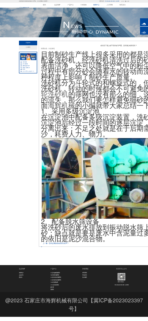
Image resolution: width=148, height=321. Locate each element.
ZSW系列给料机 (54, 285)
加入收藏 (127, 1)
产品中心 (71, 5)
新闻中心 (96, 5)
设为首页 (122, 1)
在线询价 (144, 24)
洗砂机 (52, 289)
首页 (44, 5)
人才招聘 (110, 5)
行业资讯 (28, 42)
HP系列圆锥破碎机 (55, 272)
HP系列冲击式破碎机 (55, 277)
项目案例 (84, 272)
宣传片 (20, 277)
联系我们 (123, 5)
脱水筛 (52, 287)
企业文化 (21, 275)
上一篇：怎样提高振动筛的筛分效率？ (56, 243)
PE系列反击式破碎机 (55, 280)
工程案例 (83, 5)
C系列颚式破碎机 (54, 275)
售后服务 (84, 277)
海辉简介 (21, 272)
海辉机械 (61, 105)
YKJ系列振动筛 (54, 282)
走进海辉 (57, 5)
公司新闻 (28, 47)
